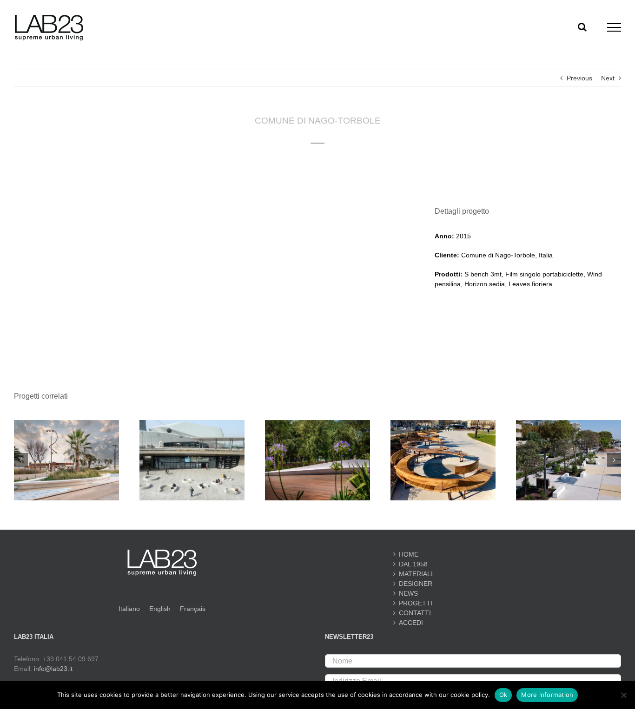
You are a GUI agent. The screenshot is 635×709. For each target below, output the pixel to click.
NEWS (408, 593)
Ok (503, 694)
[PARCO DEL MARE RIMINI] (317, 423)
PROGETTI (415, 603)
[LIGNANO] (568, 423)
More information (547, 694)
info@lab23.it (53, 668)
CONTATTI (415, 613)
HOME (408, 554)
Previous (579, 78)
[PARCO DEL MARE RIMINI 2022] (66, 423)
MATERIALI (416, 574)
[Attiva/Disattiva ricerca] (582, 27)
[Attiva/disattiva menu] (614, 27)
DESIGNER (415, 583)
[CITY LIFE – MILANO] (192, 423)
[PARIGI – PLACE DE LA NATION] (443, 423)
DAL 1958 (413, 564)
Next (608, 78)
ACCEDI (411, 622)
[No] (623, 695)
